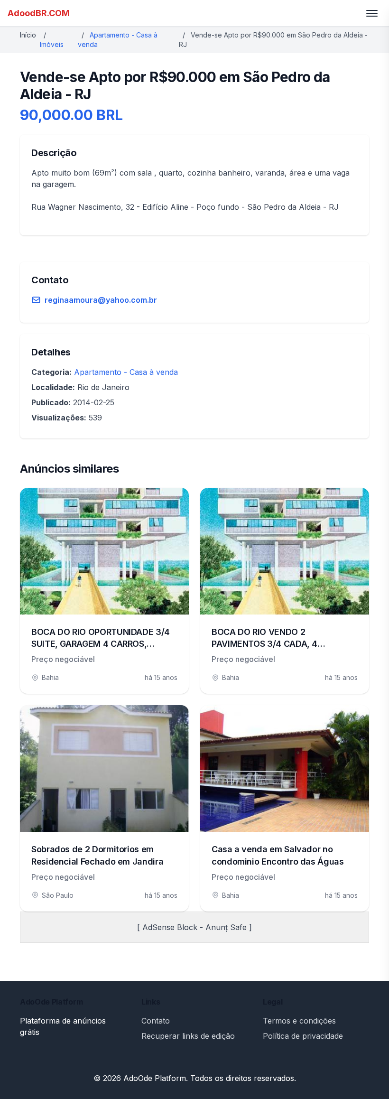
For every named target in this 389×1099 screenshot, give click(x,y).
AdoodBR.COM (39, 13)
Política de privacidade (303, 1036)
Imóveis (52, 44)
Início (28, 35)
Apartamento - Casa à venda (126, 372)
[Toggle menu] (371, 13)
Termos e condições (299, 1020)
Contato (155, 1020)
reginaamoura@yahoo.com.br (101, 300)
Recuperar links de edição (188, 1036)
